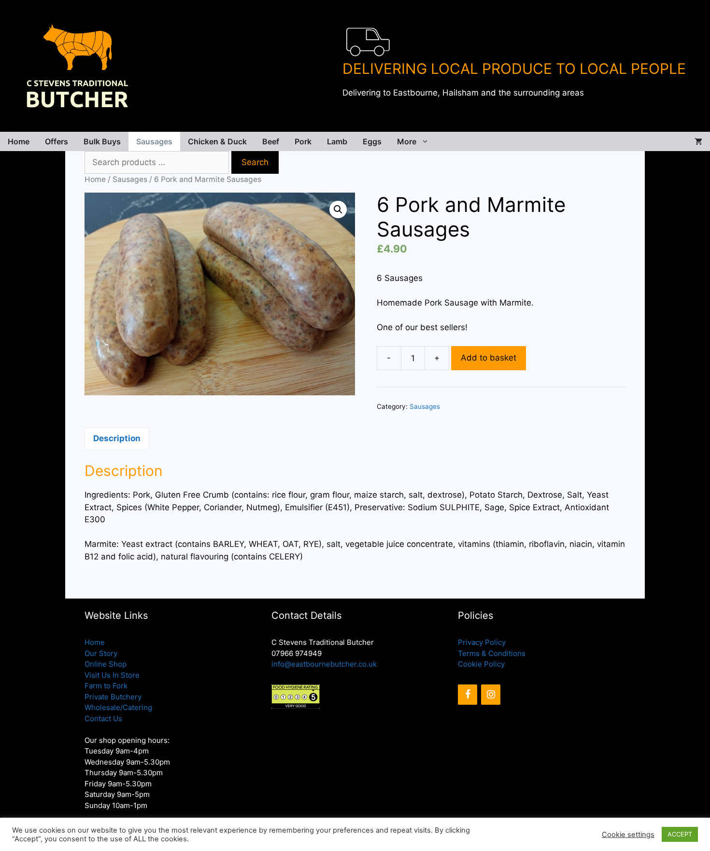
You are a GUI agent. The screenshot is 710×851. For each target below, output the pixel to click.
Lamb (337, 141)
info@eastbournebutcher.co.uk (324, 664)
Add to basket (488, 358)
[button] (338, 209)
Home (18, 141)
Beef (270, 141)
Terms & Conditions (491, 653)
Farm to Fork (106, 685)
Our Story (101, 653)
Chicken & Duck (217, 141)
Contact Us (103, 718)
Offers (56, 141)
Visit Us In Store (112, 675)
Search (255, 162)
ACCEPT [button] (679, 834)
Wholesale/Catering (118, 707)
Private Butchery (113, 696)
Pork (303, 141)
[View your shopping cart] (698, 141)
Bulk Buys (102, 141)
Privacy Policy (482, 642)
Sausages (154, 141)
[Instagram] (490, 694)
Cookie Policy (481, 664)
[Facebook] (467, 694)
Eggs (372, 141)
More (406, 141)
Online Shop (106, 664)
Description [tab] (117, 438)
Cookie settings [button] (628, 834)
